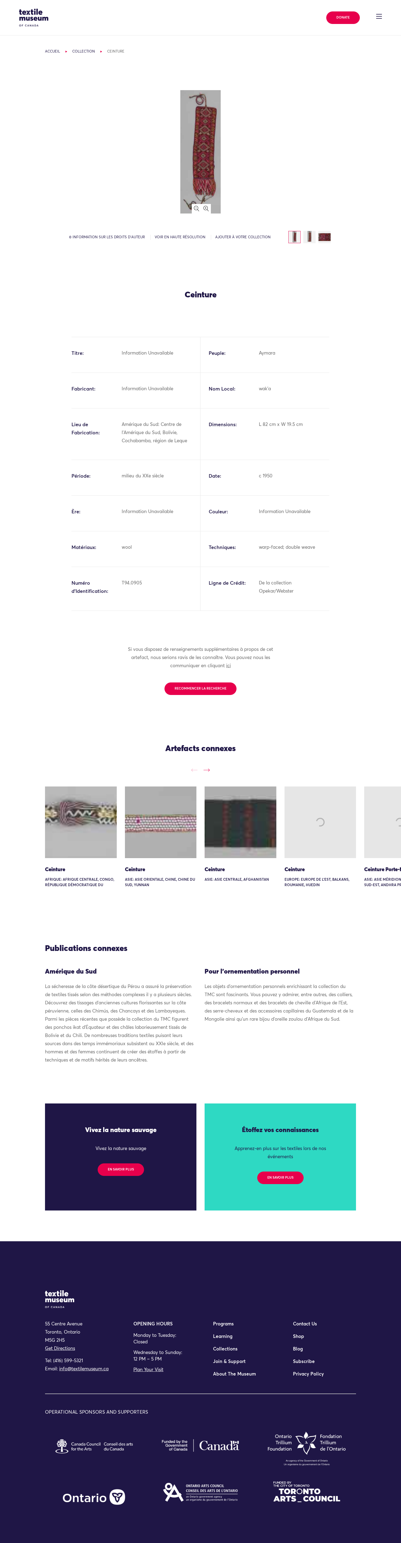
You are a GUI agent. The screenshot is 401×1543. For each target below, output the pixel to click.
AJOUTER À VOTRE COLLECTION (243, 237)
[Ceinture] (81, 822)
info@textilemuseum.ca (84, 1369)
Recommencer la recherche (200, 688)
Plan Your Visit (148, 1370)
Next (207, 770)
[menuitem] (240, 1326)
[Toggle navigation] (379, 16)
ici (228, 666)
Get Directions (60, 1348)
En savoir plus (121, 1169)
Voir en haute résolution (180, 237)
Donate (343, 17)
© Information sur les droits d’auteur (107, 237)
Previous (194, 770)
